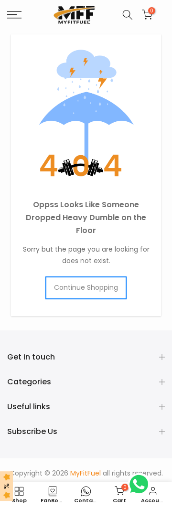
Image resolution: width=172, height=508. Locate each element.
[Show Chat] (141, 484)
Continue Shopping (86, 287)
